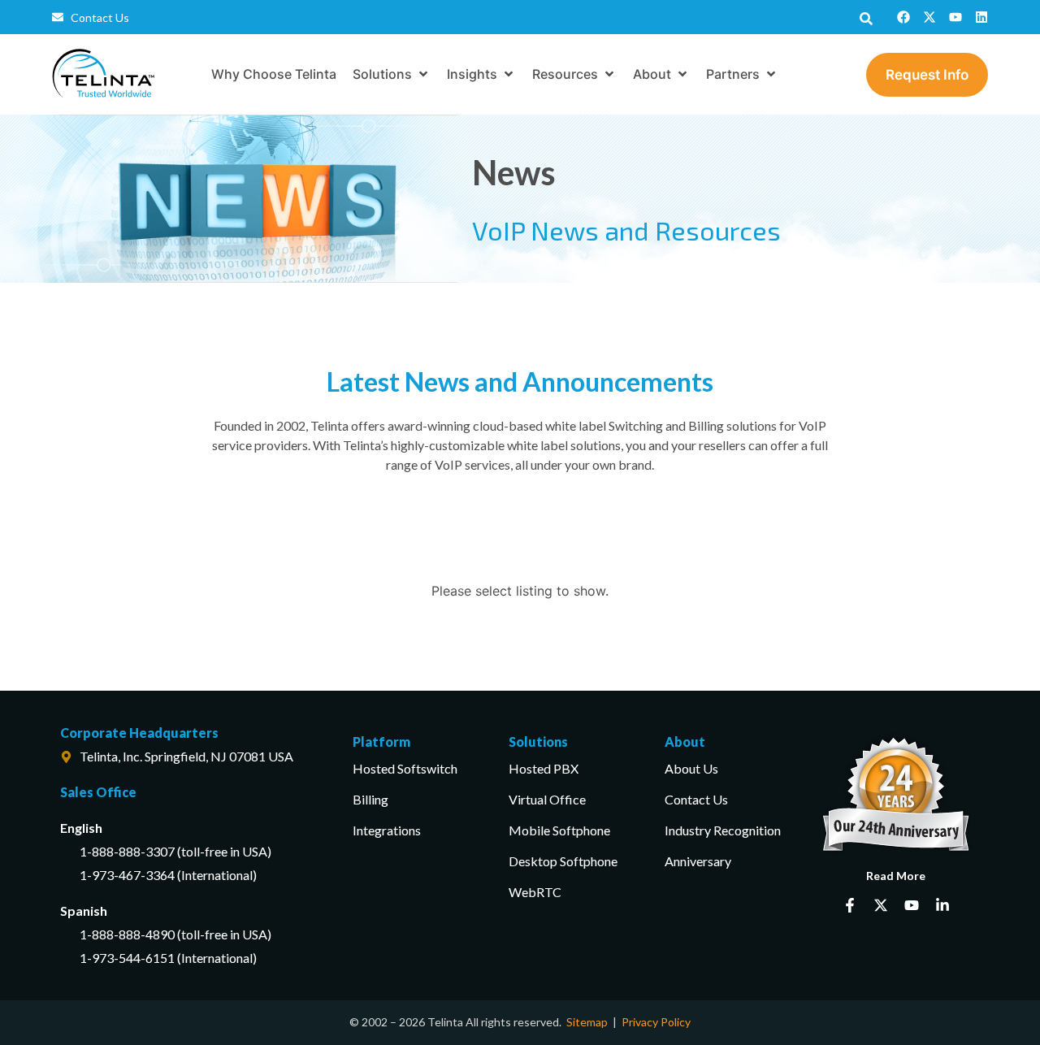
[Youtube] (955, 17)
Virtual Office (547, 799)
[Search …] (866, 17)
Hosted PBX (543, 768)
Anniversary (698, 861)
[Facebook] (903, 17)
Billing (370, 799)
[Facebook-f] (850, 905)
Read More (895, 875)
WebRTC (535, 892)
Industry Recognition (723, 830)
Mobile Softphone (559, 830)
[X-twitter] (929, 17)
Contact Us (696, 799)
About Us (691, 768)
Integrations (387, 830)
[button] (391, 74)
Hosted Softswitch (405, 768)
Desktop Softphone (563, 861)
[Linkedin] (981, 17)
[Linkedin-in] (942, 905)
